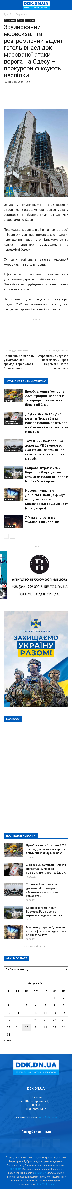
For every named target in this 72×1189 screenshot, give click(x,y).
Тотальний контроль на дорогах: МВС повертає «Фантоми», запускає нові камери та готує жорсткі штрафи (45, 449)
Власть (8, 477)
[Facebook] (16, 1143)
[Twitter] (36, 1143)
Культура (9, 400)
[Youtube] (56, 1143)
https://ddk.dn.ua (45, 1184)
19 (26, 1020)
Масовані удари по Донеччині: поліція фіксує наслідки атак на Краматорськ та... (47, 931)
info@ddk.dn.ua (48, 1117)
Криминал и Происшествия (12, 422)
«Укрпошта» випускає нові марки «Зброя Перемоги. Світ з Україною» (52, 362)
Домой (7, 14)
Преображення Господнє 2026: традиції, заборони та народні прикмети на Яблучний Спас (46, 849)
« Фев (7, 1040)
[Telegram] (26, 1143)
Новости (30, 20)
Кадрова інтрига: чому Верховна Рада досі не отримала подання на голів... (45, 911)
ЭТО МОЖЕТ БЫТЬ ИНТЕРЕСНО (26, 381)
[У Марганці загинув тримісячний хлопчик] (13, 522)
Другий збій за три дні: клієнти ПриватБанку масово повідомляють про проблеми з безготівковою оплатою (46, 423)
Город (20, 20)
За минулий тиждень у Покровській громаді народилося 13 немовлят (19, 362)
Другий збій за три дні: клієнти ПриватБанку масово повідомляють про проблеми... (46, 868)
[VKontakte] (46, 1143)
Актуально (21, 14)
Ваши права (11, 450)
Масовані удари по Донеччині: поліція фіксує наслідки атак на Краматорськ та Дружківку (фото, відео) (46, 499)
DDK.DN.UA (15, 1169)
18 (17, 1020)
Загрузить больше (35, 946)
